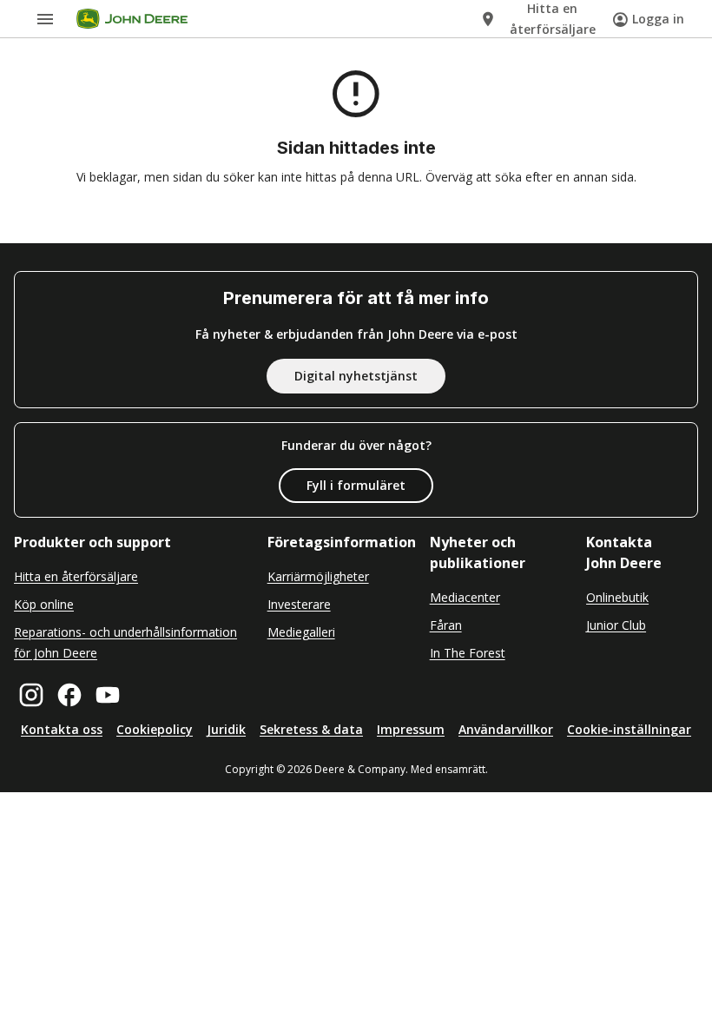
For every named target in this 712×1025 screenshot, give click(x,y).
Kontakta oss (61, 729)
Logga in (658, 18)
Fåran (446, 625)
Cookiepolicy (154, 729)
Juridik (226, 729)
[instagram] (31, 695)
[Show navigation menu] (45, 19)
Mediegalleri (301, 632)
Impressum (411, 729)
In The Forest (467, 653)
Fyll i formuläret (356, 485)
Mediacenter (465, 597)
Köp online (44, 604)
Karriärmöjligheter (318, 576)
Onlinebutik (617, 597)
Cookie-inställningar (629, 729)
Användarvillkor (505, 729)
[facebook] (69, 695)
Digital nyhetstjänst (356, 375)
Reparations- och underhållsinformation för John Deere (125, 642)
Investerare (299, 604)
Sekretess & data (311, 729)
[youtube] (107, 695)
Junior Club (616, 625)
